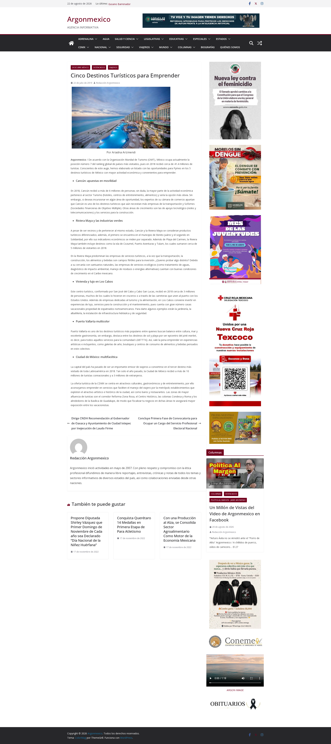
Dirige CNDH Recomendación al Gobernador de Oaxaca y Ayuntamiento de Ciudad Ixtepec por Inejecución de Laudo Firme (101, 423)
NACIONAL (101, 47)
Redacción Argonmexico (108, 82)
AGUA (106, 39)
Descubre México (80, 67)
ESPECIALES (200, 39)
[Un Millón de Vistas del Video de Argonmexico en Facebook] (235, 473)
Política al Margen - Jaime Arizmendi (228, 500)
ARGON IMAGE (235, 690)
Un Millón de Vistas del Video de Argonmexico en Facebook (234, 514)
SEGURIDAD (123, 47)
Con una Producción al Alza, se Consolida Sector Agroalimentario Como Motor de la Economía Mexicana (179, 529)
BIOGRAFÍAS (208, 47)
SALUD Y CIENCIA (125, 39)
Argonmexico (89, 19)
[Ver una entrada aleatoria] (259, 43)
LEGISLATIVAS (152, 39)
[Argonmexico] (71, 43)
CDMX (81, 47)
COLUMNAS (185, 47)
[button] (95, 39)
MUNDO (164, 47)
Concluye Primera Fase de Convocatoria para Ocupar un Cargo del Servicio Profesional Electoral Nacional (167, 423)
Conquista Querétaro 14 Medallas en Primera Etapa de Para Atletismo (134, 525)
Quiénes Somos (230, 47)
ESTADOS (221, 39)
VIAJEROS (144, 47)
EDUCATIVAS (176, 39)
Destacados (99, 67)
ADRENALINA (85, 39)
